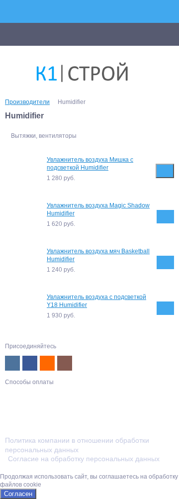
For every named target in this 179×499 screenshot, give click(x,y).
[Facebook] (29, 363)
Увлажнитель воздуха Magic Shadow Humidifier (98, 209)
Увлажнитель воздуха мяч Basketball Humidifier (98, 255)
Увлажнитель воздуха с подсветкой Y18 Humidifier (96, 301)
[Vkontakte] (12, 363)
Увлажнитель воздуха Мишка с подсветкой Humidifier (90, 163)
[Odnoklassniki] (47, 363)
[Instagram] (64, 363)
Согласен (18, 494)
